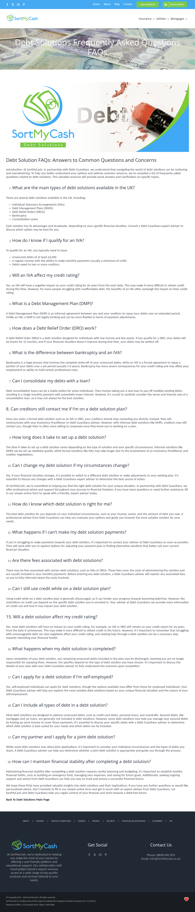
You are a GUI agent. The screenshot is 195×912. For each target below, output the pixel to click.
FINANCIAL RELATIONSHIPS (133, 821)
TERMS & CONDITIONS (61, 821)
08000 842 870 (166, 855)
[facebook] (89, 854)
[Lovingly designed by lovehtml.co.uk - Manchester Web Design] (186, 899)
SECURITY (111, 821)
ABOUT (26, 821)
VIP (170, 821)
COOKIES (81, 821)
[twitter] (95, 854)
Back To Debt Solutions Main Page (28, 799)
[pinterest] (106, 854)
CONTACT (40, 821)
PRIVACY (96, 821)
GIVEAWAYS (157, 821)
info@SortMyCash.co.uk (165, 859)
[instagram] (100, 854)
